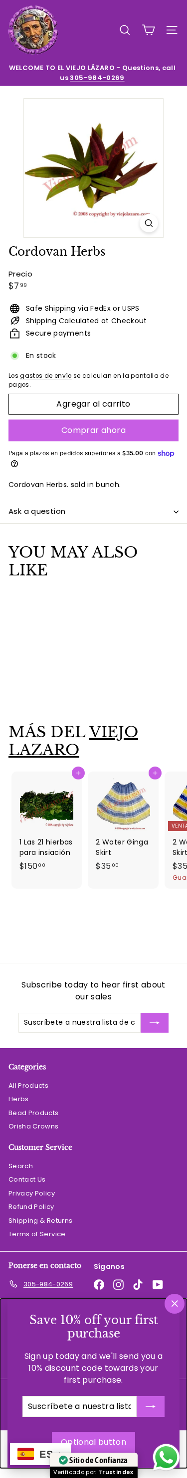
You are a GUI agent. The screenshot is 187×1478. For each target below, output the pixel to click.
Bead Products (33, 1113)
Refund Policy (31, 1206)
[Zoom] (149, 223)
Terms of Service (37, 1234)
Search (20, 1166)
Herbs (18, 1099)
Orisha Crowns (33, 1126)
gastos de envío (45, 376)
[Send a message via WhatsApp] (166, 1457)
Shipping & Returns (40, 1220)
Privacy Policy (31, 1193)
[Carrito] (148, 30)
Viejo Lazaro (73, 741)
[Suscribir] (151, 1406)
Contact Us (27, 1179)
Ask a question (36, 511)
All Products (28, 1085)
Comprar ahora (93, 430)
